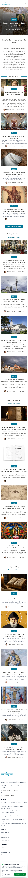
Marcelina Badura (5, 837)
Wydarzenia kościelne (5, 852)
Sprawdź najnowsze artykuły (14, 226)
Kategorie (4, 844)
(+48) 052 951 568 (7, 793)
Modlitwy (14, 205)
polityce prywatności (18, 871)
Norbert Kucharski (5, 832)
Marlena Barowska (5, 840)
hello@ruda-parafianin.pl (8, 795)
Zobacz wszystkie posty (14, 237)
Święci (14, 593)
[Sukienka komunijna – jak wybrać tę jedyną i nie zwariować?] (14, 87)
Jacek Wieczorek (4, 835)
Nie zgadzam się (8, 874)
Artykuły (3, 799)
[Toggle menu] (25, 3)
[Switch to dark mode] (22, 3)
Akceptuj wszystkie (20, 874)
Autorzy (3, 829)
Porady (14, 19)
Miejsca (14, 257)
